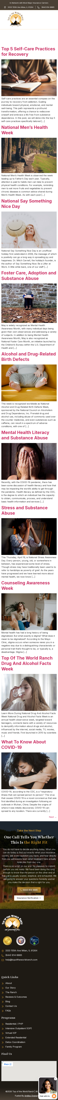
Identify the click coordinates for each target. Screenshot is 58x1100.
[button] (55, 20)
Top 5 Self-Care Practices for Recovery (28, 51)
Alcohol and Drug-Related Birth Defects (28, 356)
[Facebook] (4, 967)
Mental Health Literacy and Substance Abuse (25, 435)
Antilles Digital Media (34, 1096)
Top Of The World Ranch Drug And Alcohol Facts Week (27, 663)
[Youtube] (25, 967)
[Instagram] (14, 967)
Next (53, 817)
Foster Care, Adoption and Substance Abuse (28, 275)
